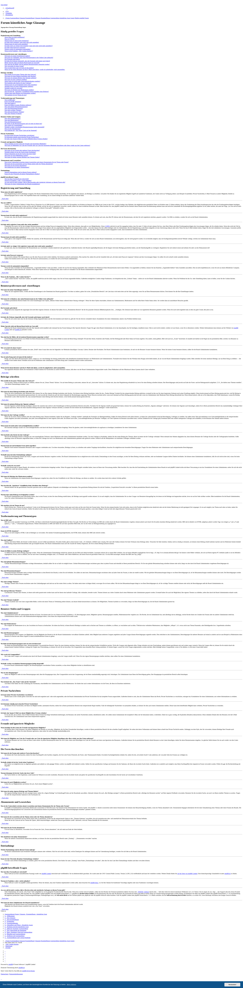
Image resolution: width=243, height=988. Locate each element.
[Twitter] (5, 954)
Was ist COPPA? (10, 39)
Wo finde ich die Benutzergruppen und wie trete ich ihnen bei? (23, 123)
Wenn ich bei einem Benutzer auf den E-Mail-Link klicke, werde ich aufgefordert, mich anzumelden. (35, 69)
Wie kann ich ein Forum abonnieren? (16, 165)
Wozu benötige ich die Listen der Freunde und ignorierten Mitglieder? (25, 144)
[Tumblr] (5, 959)
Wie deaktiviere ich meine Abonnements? (17, 167)
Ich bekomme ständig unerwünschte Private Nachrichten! (22, 137)
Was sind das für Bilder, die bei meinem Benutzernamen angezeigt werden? (27, 64)
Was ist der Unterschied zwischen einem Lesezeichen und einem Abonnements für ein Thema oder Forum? (37, 162)
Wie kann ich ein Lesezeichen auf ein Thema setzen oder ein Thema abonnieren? (29, 164)
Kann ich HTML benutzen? (13, 101)
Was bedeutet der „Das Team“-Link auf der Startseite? (21, 130)
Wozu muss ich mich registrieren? (15, 37)
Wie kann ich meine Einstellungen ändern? (17, 56)
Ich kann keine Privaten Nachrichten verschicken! (19, 135)
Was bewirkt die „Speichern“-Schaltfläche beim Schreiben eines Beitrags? (27, 91)
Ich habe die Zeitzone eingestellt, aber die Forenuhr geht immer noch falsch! (27, 61)
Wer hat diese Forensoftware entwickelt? (17, 179)
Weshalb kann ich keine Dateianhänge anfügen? (19, 86)
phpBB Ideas (94, 883)
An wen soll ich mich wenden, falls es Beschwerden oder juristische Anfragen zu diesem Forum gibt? (35, 182)
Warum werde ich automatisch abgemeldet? (18, 49)
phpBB (10, 964)
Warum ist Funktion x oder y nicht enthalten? (18, 180)
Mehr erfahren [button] (71, 984)
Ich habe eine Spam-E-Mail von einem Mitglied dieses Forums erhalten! (26, 139)
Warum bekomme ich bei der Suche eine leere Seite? (20, 154)
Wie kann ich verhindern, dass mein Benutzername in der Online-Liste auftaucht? (29, 57)
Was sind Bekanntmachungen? (14, 108)
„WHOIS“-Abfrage (143, 892)
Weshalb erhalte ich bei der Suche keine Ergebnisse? (20, 152)
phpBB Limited (46, 873)
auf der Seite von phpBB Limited (187, 873)
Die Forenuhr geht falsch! (12, 59)
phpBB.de (18, 329)
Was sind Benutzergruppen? (13, 122)
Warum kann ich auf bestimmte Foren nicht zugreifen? (21, 85)
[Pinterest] (5, 958)
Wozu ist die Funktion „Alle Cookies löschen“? (19, 51)
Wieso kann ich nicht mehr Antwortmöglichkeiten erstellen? (22, 81)
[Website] (5, 951)
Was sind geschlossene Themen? (14, 112)
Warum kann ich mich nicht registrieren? (17, 40)
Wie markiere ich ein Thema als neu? (16, 95)
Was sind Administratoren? (13, 118)
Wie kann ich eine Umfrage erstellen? (16, 79)
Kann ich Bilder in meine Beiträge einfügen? (18, 105)
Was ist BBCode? (10, 100)
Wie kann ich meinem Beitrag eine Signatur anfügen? (20, 78)
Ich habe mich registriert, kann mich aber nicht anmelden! (22, 42)
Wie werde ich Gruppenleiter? (13, 125)
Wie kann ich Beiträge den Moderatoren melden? (19, 90)
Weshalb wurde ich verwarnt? (13, 88)
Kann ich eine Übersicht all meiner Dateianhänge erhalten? (22, 174)
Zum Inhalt (4, 5)
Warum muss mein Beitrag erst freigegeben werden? (20, 93)
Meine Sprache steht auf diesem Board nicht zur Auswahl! (22, 62)
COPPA (107, 226)
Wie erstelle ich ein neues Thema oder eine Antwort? (20, 74)
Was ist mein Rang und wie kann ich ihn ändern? (19, 68)
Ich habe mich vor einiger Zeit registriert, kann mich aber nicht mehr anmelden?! (29, 46)
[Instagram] (5, 956)
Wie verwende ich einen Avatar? (14, 66)
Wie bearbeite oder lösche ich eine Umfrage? (18, 83)
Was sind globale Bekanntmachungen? (16, 107)
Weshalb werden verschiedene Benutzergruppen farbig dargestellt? (24, 127)
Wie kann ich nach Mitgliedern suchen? (16, 155)
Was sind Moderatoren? (12, 120)
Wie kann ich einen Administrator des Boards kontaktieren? (22, 184)
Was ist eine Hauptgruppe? (13, 129)
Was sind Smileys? (10, 103)
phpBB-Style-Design (28, 971)
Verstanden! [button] (232, 984)
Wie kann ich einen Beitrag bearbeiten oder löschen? (20, 76)
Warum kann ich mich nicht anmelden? (16, 44)
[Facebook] (5, 952)
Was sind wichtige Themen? (13, 110)
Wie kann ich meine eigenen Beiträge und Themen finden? (22, 157)
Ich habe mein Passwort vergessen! (15, 47)
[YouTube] (5, 961)
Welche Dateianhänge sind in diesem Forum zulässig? (21, 172)
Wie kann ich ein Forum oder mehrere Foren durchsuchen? (22, 150)
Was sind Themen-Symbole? (13, 113)
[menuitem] (7, 11)
